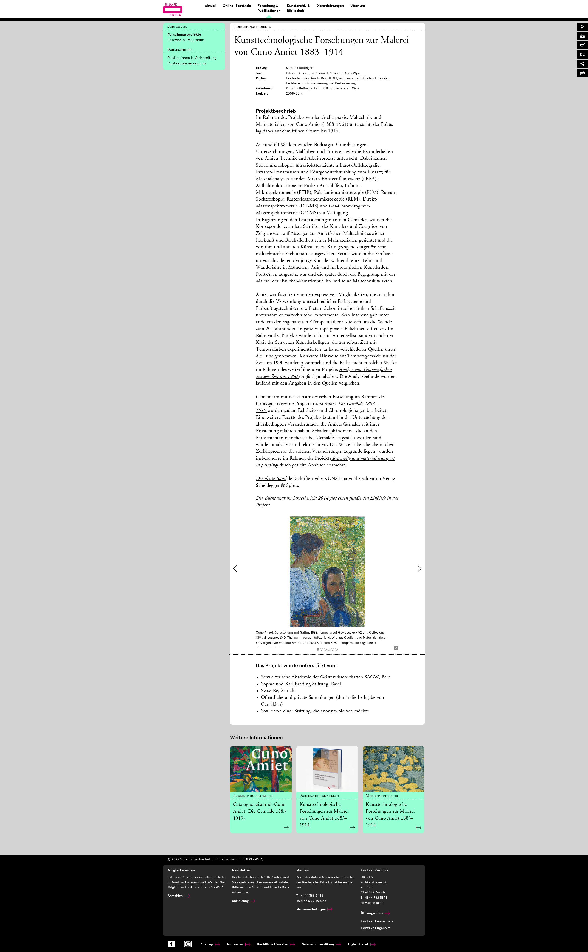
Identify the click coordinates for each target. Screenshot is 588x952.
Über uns (357, 5)
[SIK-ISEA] (172, 9)
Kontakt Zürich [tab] (374, 870)
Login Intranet (358, 944)
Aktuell (210, 5)
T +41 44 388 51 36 (309, 896)
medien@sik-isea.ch (311, 901)
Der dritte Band (271, 478)
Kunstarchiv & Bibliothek (298, 8)
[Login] (582, 36)
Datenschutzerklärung (318, 944)
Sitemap (207, 944)
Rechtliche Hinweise (272, 944)
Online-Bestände (237, 5)
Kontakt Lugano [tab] (374, 928)
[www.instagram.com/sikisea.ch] (188, 944)
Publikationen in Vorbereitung (191, 58)
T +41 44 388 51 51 (374, 898)
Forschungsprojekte (184, 34)
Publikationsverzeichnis (186, 63)
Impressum (235, 944)
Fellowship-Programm (185, 40)
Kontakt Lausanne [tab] (376, 921)
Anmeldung (240, 901)
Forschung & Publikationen (268, 8)
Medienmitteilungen (311, 909)
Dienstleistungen (330, 5)
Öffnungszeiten (372, 913)
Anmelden (175, 896)
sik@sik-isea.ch (372, 903)
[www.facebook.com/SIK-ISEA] (171, 944)
